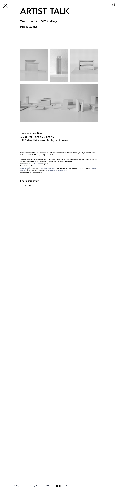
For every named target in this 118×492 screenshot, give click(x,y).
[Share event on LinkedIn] (30, 185)
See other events (33, 38)
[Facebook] (57, 486)
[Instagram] (60, 486)
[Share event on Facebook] (21, 185)
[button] (113, 5)
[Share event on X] (25, 185)
